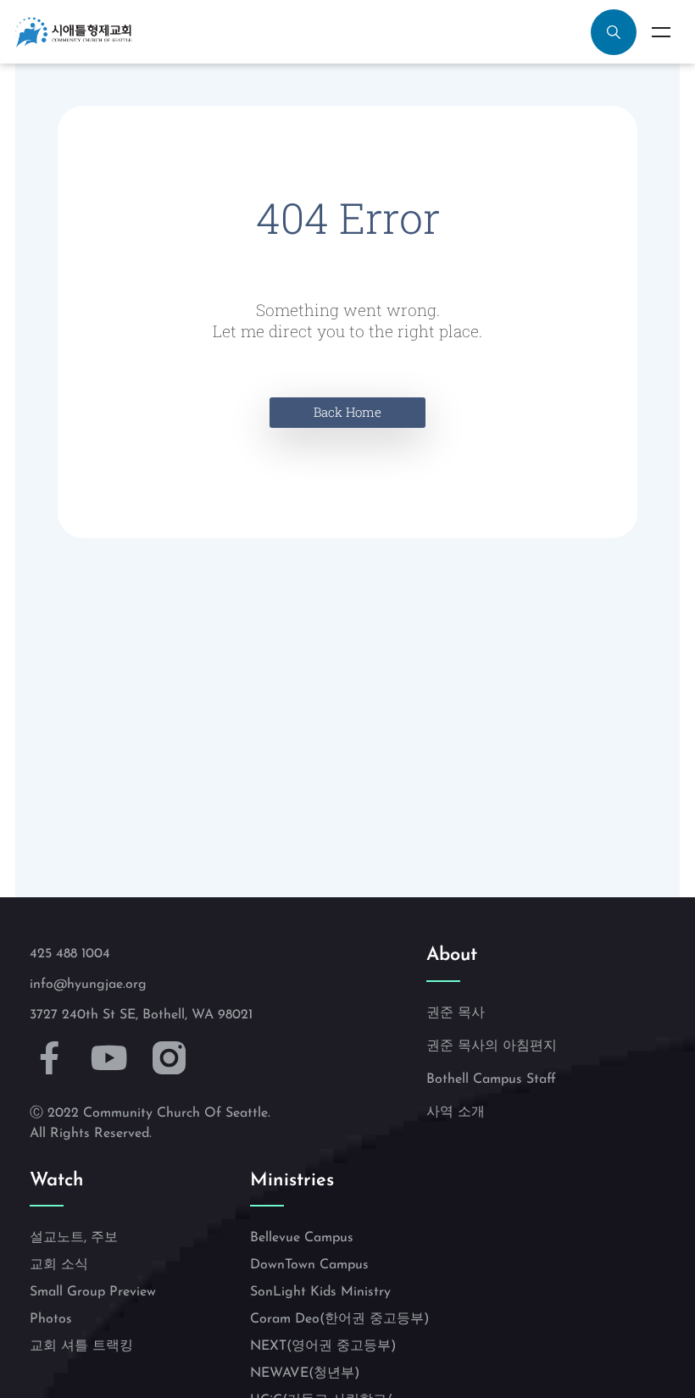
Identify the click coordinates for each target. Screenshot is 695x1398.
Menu (661, 32)
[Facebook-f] (50, 1058)
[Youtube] (110, 1058)
